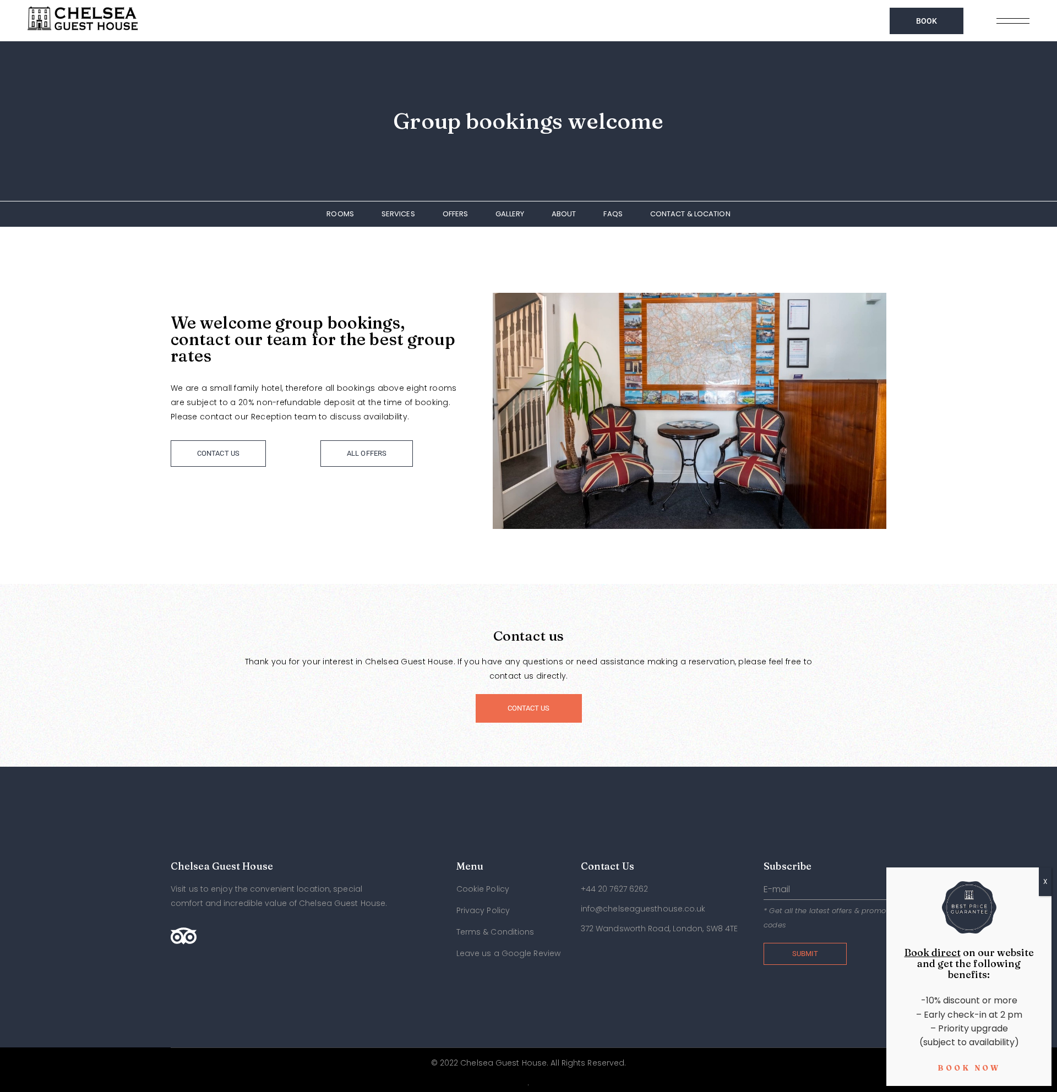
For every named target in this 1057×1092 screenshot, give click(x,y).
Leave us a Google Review (508, 953)
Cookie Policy (482, 888)
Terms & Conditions (495, 931)
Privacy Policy (483, 910)
